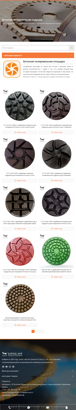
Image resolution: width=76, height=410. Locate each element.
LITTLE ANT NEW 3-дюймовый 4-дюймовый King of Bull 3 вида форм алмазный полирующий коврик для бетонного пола (20, 223)
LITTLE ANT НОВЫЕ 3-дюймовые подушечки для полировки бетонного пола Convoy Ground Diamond (19, 126)
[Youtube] (6, 366)
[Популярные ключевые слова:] (71, 47)
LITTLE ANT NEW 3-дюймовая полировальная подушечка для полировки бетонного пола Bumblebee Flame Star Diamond (56, 223)
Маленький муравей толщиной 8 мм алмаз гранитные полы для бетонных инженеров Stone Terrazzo (19, 319)
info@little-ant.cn (26, 392)
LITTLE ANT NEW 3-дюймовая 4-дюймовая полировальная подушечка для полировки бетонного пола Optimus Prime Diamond (56, 174)
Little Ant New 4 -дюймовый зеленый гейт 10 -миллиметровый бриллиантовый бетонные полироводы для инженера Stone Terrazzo (56, 271)
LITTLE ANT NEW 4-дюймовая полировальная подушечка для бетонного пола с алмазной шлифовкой (56, 126)
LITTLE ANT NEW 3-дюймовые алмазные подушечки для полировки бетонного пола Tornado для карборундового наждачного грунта (19, 174)
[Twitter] (10, 366)
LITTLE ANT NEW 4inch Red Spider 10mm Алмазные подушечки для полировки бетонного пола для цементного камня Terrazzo (20, 271)
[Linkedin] (13, 366)
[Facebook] (3, 366)
